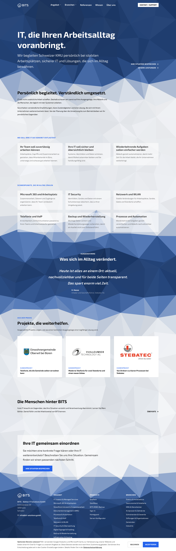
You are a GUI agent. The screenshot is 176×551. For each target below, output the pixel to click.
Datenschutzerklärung (92, 547)
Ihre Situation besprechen (145, 64)
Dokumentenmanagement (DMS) (66, 511)
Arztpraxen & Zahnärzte (135, 511)
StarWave (94, 503)
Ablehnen (134, 544)
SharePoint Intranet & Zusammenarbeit (69, 507)
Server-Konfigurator (98, 518)
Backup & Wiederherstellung (65, 533)
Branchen (69, 5)
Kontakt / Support (148, 5)
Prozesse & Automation (63, 514)
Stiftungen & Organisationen (137, 518)
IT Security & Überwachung (64, 526)
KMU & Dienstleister (134, 507)
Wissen (99, 5)
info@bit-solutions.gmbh (30, 515)
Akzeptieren (150, 544)
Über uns (111, 5)
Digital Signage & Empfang (64, 529)
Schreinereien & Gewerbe (136, 514)
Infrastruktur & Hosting (63, 537)
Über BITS (153, 411)
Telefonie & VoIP (60, 518)
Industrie (129, 526)
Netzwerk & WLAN (61, 522)
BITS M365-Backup (97, 507)
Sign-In (92, 511)
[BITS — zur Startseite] (22, 5)
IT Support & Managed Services (66, 499)
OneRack (93, 499)
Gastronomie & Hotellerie (136, 503)
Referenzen (86, 5)
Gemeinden (130, 522)
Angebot (55, 5)
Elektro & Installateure (135, 499)
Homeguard (94, 514)
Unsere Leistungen (148, 68)
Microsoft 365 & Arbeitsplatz (65, 503)
